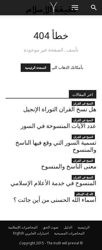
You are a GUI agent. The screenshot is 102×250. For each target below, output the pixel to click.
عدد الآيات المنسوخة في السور (58, 126)
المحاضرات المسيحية (69, 233)
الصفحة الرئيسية (35, 68)
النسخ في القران (83, 103)
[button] (94, 7)
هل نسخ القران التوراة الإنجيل (59, 109)
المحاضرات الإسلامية (22, 227)
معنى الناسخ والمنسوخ (68, 166)
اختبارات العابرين (37, 233)
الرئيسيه (84, 227)
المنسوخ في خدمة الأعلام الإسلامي (53, 183)
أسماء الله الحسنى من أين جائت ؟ (54, 199)
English (18, 233)
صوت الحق (50, 227)
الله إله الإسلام (84, 194)
